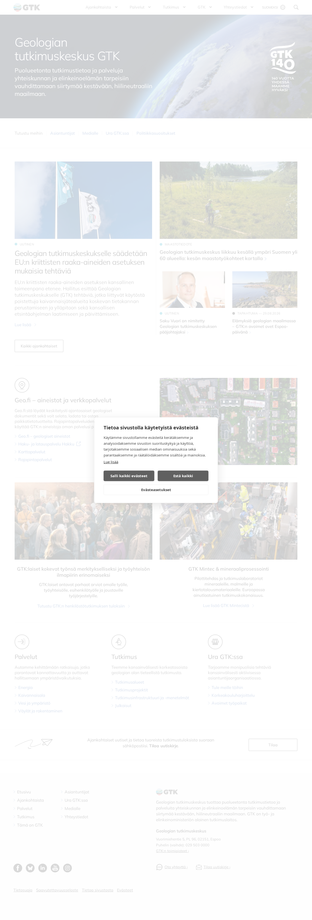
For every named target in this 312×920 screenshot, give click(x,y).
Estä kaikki (183, 475)
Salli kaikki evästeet (128, 475)
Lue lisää (111, 461)
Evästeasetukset (156, 489)
